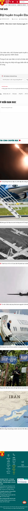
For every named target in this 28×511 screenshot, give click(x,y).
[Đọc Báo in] (18, 2)
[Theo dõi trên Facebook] (11, 2)
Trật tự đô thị (12, 5)
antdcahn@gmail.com (23, 466)
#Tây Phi (21, 93)
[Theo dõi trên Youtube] (13, 2)
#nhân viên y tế (6, 93)
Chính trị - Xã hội (21, 5)
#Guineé (14, 93)
